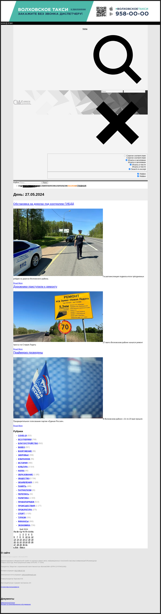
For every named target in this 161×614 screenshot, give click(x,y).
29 (21, 545)
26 (32, 542)
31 (26, 545)
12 (32, 537)
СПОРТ (21, 514)
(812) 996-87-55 (19, 571)
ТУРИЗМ (22, 517)
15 (21, 540)
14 (18, 540)
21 (18, 542)
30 (24, 545)
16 (24, 540)
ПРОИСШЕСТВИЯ (26, 506)
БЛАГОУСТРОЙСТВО (28, 443)
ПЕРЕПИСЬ (23, 494)
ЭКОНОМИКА (24, 525)
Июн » (22, 547)
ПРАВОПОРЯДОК (26, 502)
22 (21, 542)
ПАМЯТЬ (22, 486)
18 (29, 540)
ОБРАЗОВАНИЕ (25, 475)
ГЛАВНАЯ (81, 186)
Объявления (25, 482)
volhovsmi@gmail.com (29, 575)
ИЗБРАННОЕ (24, 459)
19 (32, 540)
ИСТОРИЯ (23, 463)
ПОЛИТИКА (23, 498)
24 (26, 542)
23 (24, 542)
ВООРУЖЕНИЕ (25, 451)
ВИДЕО (21, 447)
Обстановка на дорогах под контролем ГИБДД (43, 203)
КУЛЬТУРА (23, 467)
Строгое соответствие (136, 156)
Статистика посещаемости (10, 587)
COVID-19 (22, 436)
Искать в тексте (139, 165)
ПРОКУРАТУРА (25, 510)
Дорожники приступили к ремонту (35, 286)
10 (26, 537)
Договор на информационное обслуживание (16, 604)
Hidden (143, 174)
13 (15, 540)
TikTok (85, 29)
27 (15, 545)
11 (29, 537)
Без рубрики (25, 439)
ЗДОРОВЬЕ (23, 455)
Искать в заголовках (137, 160)
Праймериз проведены (28, 352)
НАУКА (21, 471)
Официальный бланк (8, 603)
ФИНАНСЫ (23, 521)
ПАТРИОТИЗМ (24, 490)
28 (18, 545)
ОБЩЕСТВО (23, 478)
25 (29, 542)
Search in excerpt (138, 169)
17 (26, 540)
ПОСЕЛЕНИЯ (29, 187)
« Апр (15, 547)
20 (15, 542)
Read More (18, 283)
